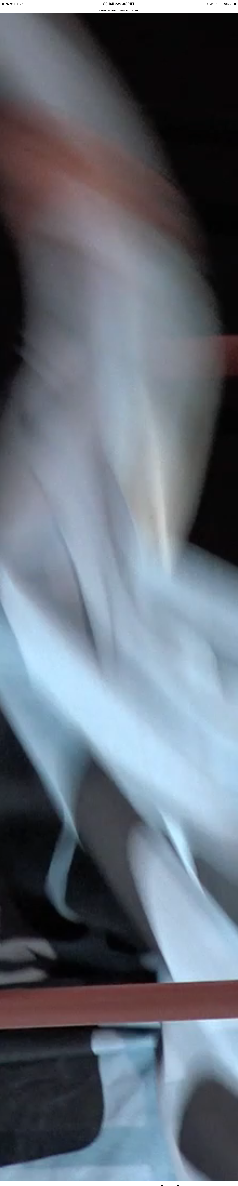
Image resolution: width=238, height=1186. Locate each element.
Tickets (20, 4)
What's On (10, 4)
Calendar (102, 11)
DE (235, 4)
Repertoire (124, 11)
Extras (135, 11)
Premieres (112, 11)
